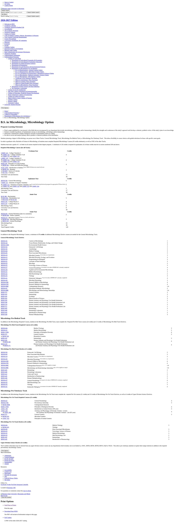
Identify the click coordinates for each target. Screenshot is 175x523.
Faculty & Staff (8, 459)
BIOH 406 (4, 310)
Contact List (7, 471)
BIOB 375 (4, 292)
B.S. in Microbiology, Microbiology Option (27, 76)
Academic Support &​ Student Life (14, 27)
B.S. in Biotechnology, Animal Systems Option (28, 70)
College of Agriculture (14, 58)
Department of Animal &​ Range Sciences (23, 63)
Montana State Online (10, 50)
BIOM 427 (4, 267)
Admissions (7, 455)
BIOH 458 (4, 314)
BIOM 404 (4, 251)
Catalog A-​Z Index (9, 34)
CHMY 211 (4, 182)
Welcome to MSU (9, 24)
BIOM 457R (4, 284)
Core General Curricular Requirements (15, 37)
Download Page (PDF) (11, 511)
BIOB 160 (4, 163)
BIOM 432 (4, 274)
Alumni (6, 464)
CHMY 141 (4, 153)
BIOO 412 (6, 221)
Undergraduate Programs (11, 57)
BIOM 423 (4, 263)
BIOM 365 (4, 249)
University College (13, 103)
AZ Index (7, 4)
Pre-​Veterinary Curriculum (19, 88)
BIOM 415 (4, 257)
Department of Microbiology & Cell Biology (17, 116)
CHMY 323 (25, 186)
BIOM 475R (4, 403)
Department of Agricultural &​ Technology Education (27, 62)
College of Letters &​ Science (16, 96)
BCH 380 (4, 196)
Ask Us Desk (27, 491)
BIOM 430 (4, 270)
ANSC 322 (6, 418)
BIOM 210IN (5, 245)
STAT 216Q (4, 167)
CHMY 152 (15, 156)
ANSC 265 (4, 411)
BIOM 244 (4, 243)
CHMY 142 (5, 154)
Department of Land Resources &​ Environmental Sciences (28, 67)
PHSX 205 (4, 201)
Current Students (9, 457)
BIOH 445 (4, 312)
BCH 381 (5, 198)
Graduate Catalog (9, 47)
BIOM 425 (4, 265)
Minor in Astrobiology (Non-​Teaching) (26, 80)
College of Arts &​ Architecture (17, 90)
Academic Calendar (10, 25)
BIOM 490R (4, 286)
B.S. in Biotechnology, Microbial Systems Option (29, 72)
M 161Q (5, 171)
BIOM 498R (4, 290)
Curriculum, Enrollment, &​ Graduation (15, 40)
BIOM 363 (4, 247)
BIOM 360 (4, 180)
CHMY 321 (6, 186)
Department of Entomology (19, 65)
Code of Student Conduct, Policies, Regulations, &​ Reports (21, 35)
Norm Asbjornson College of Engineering (20, 95)
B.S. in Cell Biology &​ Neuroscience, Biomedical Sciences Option (34, 73)
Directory (7, 42)
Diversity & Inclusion (10, 475)
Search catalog (5, 12)
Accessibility (8, 470)
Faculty (6, 45)
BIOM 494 (4, 214)
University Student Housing (12, 104)
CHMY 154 (15, 161)
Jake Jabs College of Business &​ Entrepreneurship (22, 91)
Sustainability (8, 462)
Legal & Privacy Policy (11, 478)
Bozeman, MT (11, 487)
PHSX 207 (4, 203)
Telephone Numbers (10, 53)
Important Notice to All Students (13, 48)
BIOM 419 (4, 259)
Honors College (12, 101)
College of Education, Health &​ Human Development (23, 93)
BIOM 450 (6, 219)
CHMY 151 (6, 156)
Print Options (4, 108)
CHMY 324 (35, 186)
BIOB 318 (6, 169)
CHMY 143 (4, 158)
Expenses (7, 44)
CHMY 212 (5, 184)
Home (6, 111)
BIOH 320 (6, 336)
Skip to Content (8, 2)
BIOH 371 (4, 306)
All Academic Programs (11, 30)
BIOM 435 (4, 276)
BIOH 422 (4, 374)
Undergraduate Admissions (12, 55)
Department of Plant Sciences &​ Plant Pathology (26, 86)
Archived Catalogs (9, 32)
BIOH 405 (4, 308)
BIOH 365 (4, 300)
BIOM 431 (4, 272)
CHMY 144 (5, 160)
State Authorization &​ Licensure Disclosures (17, 52)
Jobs (5, 476)
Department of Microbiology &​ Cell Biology (24, 68)
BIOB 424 (4, 298)
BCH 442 (14, 199)
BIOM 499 (6, 215)
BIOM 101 (4, 241)
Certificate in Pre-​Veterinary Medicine (26, 78)
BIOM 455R (4, 282)
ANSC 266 (7, 412)
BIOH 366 (4, 302)
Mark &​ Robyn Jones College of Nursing (20, 98)
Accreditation (8, 29)
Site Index (7, 480)
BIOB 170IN (5, 332)
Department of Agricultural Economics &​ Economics (27, 60)
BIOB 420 (4, 296)
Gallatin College (12, 99)
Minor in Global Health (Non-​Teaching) (26, 83)
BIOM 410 (4, 218)
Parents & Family (9, 460)
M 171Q (5, 172)
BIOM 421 (4, 261)
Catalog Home (8, 5)
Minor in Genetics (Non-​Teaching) (25, 81)
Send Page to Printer (10, 505)
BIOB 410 (4, 294)
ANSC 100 (4, 409)
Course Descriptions (10, 39)
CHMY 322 (15, 186)
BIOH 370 (4, 304)
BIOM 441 (4, 278)
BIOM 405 (4, 253)
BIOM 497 (4, 288)
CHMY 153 (6, 161)
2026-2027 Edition (9, 20)
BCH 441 (5, 199)
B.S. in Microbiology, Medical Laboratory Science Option (32, 75)
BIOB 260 (6, 165)
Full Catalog (7, 517)
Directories (7, 473)
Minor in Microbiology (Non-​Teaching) (26, 85)
